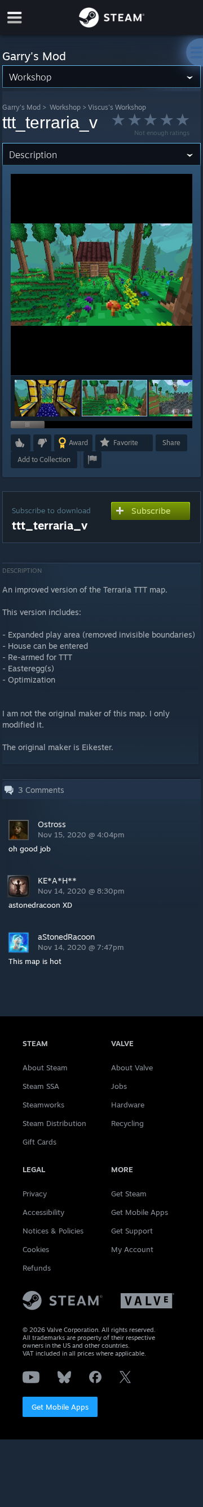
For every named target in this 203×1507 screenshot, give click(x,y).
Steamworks (43, 1104)
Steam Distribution (54, 1123)
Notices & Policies (53, 1230)
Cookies (36, 1249)
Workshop (65, 107)
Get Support (132, 1230)
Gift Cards (39, 1141)
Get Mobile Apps (60, 1406)
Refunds (37, 1267)
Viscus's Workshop (117, 107)
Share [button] (171, 442)
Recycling (127, 1123)
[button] (47, 398)
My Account (132, 1249)
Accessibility (43, 1212)
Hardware (127, 1104)
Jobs (119, 1086)
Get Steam (129, 1193)
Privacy (35, 1193)
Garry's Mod (21, 107)
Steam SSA (41, 1086)
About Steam (45, 1067)
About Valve (132, 1067)
